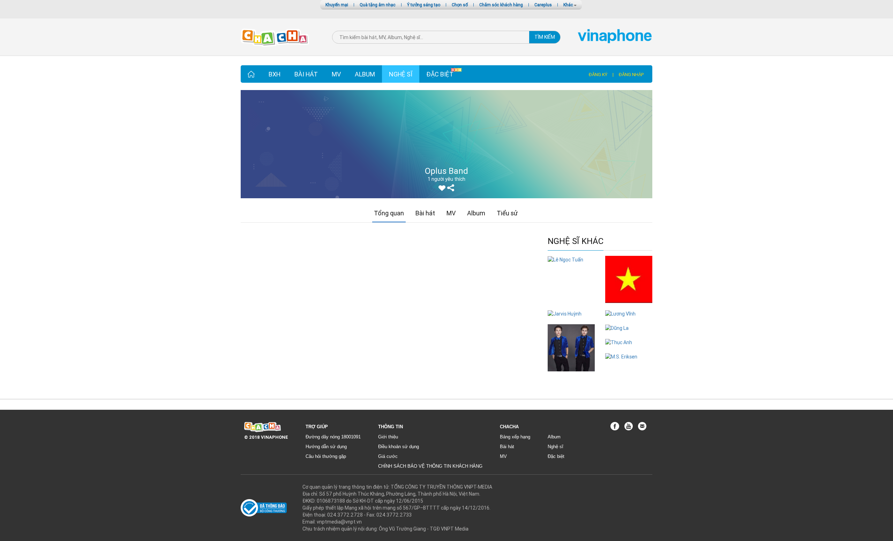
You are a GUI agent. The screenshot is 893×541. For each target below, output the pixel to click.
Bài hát (306, 74)
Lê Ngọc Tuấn (571, 266)
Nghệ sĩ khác (575, 241)
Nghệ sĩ (400, 74)
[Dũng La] (617, 328)
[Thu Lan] (628, 279)
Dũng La (629, 335)
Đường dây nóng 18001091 (333, 436)
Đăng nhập (631, 74)
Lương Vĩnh (629, 321)
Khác (568, 4)
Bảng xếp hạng (515, 436)
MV (336, 74)
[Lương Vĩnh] (620, 313)
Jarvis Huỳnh (571, 321)
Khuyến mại (336, 4)
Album (365, 74)
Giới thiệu (388, 436)
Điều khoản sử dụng (398, 446)
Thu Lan (628, 306)
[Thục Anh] (618, 342)
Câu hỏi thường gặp (326, 456)
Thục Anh (629, 349)
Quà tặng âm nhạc (378, 4)
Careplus (543, 4)
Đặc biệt (439, 74)
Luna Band (571, 375)
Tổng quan (389, 213)
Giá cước (388, 456)
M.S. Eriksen (629, 364)
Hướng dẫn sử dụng (326, 446)
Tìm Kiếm (544, 37)
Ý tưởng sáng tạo (423, 4)
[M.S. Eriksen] (621, 356)
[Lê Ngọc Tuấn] (565, 259)
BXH (274, 74)
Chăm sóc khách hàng (501, 4)
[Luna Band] (571, 347)
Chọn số (460, 4)
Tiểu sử (507, 213)
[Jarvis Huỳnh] (564, 313)
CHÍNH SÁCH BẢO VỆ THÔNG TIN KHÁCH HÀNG (430, 466)
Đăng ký (598, 74)
